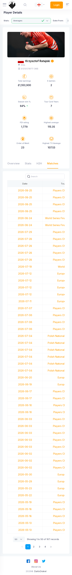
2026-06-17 (25, 391)
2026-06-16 (25, 405)
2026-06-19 (25, 384)
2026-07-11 (25, 301)
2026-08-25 (25, 190)
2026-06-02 (25, 453)
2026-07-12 (25, 273)
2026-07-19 (25, 266)
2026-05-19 (25, 502)
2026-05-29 (25, 481)
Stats (28, 163)
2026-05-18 (25, 509)
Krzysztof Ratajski (37, 61)
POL (23, 65)
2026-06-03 (25, 419)
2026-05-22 (25, 495)
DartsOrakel (40, 571)
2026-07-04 (25, 335)
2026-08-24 (25, 218)
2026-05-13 (25, 522)
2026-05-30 (25, 474)
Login (57, 4)
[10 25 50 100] (19, 539)
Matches (52, 163)
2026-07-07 (25, 308)
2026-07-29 (25, 232)
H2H (39, 163)
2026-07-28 (25, 238)
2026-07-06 (25, 315)
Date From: (58, 20)
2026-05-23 (25, 488)
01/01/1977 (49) (29, 68)
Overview (13, 163)
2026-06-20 (25, 377)
